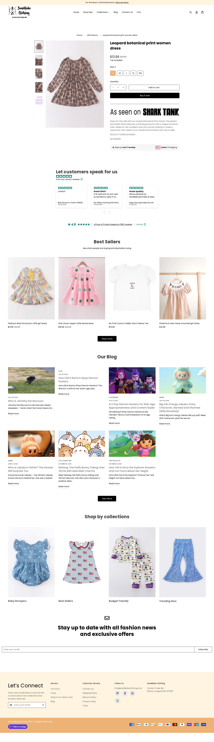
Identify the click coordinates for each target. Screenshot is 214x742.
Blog (116, 12)
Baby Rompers (17, 601)
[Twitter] (117, 701)
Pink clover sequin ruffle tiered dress (76, 323)
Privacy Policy (89, 701)
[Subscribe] (43, 705)
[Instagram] (132, 693)
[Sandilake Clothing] (19, 12)
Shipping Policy (90, 693)
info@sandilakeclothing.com (128, 688)
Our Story (55, 688)
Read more (13, 413)
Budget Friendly (118, 601)
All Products (92, 35)
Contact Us (127, 12)
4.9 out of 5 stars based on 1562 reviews (113, 224)
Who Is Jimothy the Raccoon (25, 401)
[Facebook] (125, 693)
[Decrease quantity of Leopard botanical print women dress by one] (113, 87)
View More (107, 498)
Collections (102, 12)
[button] (202, 12)
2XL (140, 73)
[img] (108, 176)
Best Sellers (65, 601)
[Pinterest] (117, 693)
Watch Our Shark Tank (62, 697)
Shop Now (88, 12)
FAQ (139, 12)
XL (133, 73)
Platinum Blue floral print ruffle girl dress (27, 323)
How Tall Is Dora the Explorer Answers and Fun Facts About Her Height (132, 469)
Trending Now (167, 601)
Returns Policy (89, 697)
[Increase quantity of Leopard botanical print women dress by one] (123, 87)
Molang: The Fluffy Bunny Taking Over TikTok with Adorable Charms (81, 469)
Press (53, 693)
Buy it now (145, 95)
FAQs (85, 705)
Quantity (114, 81)
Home (76, 12)
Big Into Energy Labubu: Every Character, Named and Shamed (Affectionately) (179, 407)
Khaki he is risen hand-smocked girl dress (179, 323)
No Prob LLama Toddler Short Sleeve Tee (128, 323)
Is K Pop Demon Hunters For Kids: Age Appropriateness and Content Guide (132, 405)
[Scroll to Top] (209, 728)
